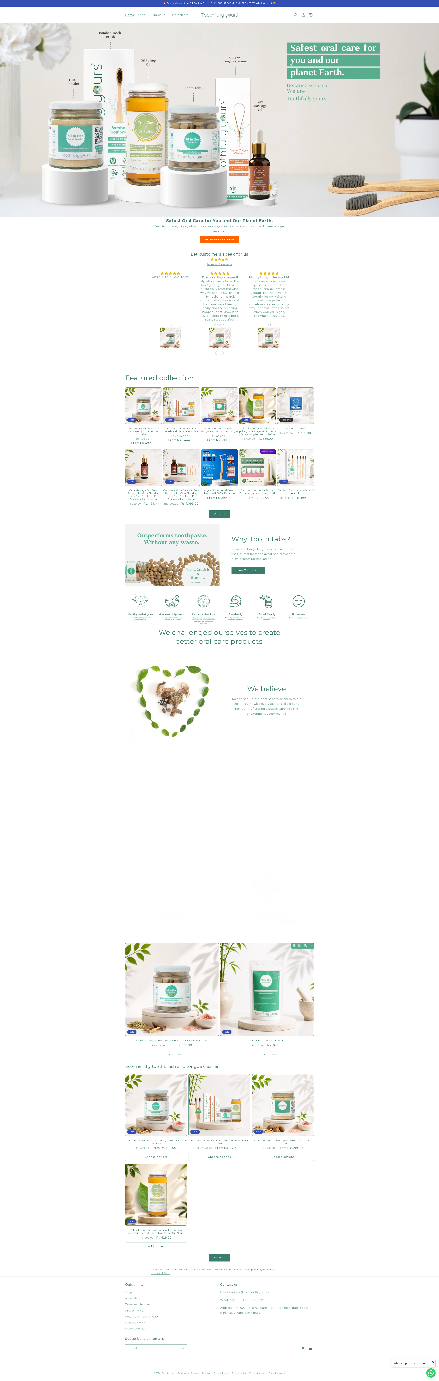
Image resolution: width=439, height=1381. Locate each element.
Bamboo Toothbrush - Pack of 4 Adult (295, 491)
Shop (128, 1292)
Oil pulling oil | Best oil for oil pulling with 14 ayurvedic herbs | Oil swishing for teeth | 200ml (257, 431)
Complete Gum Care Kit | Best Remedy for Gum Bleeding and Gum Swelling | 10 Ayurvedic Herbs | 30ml (181, 494)
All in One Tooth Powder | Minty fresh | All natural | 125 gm (219, 430)
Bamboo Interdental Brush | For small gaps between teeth (257, 491)
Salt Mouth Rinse (295, 428)
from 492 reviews (219, 264)
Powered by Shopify (188, 1373)
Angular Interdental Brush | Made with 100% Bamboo (219, 491)
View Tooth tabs (248, 570)
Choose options (172, 1054)
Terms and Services (137, 1304)
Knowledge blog (135, 1328)
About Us (131, 1298)
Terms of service (257, 1373)
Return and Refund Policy (142, 1316)
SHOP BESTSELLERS (219, 239)
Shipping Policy (135, 1322)
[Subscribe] (183, 1348)
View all (219, 514)
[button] (143, 15)
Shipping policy (277, 1373)
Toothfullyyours (169, 1373)
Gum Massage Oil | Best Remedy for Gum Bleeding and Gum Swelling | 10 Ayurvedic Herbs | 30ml (143, 494)
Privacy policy (239, 1373)
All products (172, 913)
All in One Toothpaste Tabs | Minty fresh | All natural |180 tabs (143, 431)
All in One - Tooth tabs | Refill (267, 1040)
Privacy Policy (134, 1310)
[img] (219, 259)
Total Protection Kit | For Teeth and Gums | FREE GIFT (181, 430)
